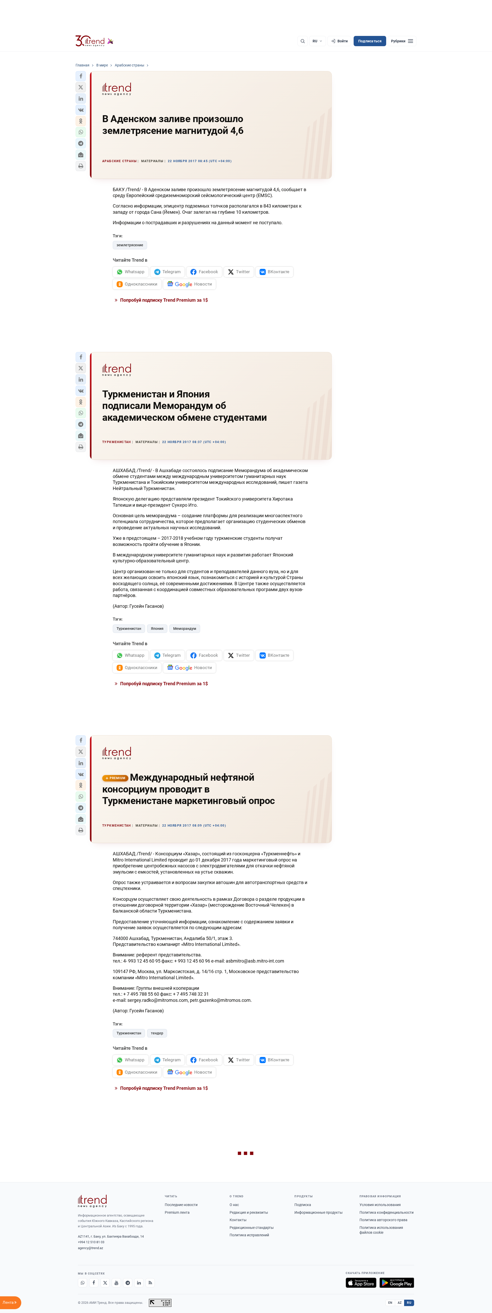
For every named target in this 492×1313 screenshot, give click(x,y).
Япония (157, 628)
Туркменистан (129, 628)
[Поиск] (303, 41)
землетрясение (130, 245)
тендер (157, 1033)
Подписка (302, 1205)
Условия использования (380, 1205)
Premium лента (177, 1212)
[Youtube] (116, 1282)
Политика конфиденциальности (387, 1212)
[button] (81, 76)
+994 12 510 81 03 (91, 1242)
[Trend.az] (95, 41)
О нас (234, 1205)
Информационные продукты (318, 1212)
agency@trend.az (90, 1248)
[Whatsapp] (82, 1282)
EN (390, 1303)
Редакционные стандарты (252, 1228)
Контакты (238, 1220)
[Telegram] (127, 1282)
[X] (105, 1282)
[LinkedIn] (139, 1282)
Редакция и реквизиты (249, 1212)
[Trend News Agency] (92, 1201)
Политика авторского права (383, 1220)
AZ (400, 1303)
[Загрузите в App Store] (361, 1283)
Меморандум (184, 628)
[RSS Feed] (150, 1282)
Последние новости (181, 1205)
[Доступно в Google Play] (397, 1283)
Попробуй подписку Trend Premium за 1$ (163, 300)
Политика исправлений (249, 1235)
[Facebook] (93, 1282)
